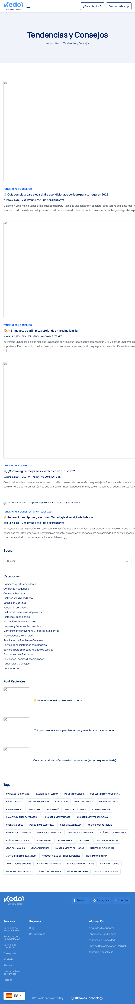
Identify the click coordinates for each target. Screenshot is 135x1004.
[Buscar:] (67, 561)
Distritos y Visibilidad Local (18, 598)
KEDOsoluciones (40, 848)
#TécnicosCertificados (113, 832)
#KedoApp (34, 809)
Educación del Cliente (16, 607)
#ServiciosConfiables (18, 832)
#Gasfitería (61, 801)
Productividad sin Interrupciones (61, 856)
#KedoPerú (52, 809)
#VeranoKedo (44, 840)
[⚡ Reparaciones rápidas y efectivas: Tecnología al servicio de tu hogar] (42, 503)
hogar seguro (66, 840)
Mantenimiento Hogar (102, 848)
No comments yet (53, 200)
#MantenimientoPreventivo (92, 817)
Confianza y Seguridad (16, 588)
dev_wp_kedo (30, 336)
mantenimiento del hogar (69, 848)
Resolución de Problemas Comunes (23, 640)
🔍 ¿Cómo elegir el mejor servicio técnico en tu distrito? (39, 471)
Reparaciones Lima (96, 856)
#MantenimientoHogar (57, 817)
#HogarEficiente (108, 801)
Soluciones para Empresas (18, 654)
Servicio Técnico (109, 863)
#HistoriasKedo (83, 801)
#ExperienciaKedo (38, 801)
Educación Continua (15, 603)
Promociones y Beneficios (18, 635)
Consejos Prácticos (14, 593)
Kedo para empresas (107, 840)
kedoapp (85, 840)
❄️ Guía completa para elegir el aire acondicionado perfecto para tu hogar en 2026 (56, 194)
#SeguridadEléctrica (41, 825)
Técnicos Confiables (49, 871)
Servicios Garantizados (80, 863)
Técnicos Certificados (18, 871)
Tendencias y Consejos (18, 188)
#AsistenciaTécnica (47, 794)
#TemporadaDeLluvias (81, 832)
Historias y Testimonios (17, 617)
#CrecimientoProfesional (105, 794)
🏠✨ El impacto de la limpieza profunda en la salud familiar (41, 330)
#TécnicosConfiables (18, 840)
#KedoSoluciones (75, 809)
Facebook (82, 900)
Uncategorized (42, 511)
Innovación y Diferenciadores (20, 621)
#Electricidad (14, 801)
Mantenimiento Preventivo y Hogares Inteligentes (31, 631)
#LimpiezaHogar (101, 809)
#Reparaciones (14, 825)
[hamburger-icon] (28, 6)
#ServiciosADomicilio (99, 825)
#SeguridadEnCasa (71, 825)
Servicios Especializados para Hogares (25, 645)
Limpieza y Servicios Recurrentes (22, 626)
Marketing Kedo (31, 200)
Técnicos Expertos (77, 871)
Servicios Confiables (49, 863)
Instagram (103, 900)
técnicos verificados (106, 871)
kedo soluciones (15, 848)
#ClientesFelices (74, 794)
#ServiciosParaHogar (49, 832)
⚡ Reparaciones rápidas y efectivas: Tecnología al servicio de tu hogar (49, 517)
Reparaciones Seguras (18, 863)
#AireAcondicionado (18, 794)
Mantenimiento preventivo (21, 856)
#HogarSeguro (14, 809)
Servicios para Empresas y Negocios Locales (28, 649)
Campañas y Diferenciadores (20, 584)
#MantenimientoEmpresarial (22, 817)
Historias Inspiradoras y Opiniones (23, 612)
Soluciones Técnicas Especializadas (24, 659)
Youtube (123, 900)
